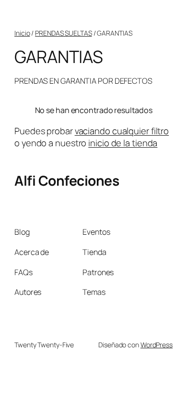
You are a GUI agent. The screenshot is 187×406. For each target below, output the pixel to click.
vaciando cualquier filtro (122, 131)
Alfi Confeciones (66, 180)
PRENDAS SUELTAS (63, 33)
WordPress (156, 344)
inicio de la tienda (122, 143)
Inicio (22, 33)
